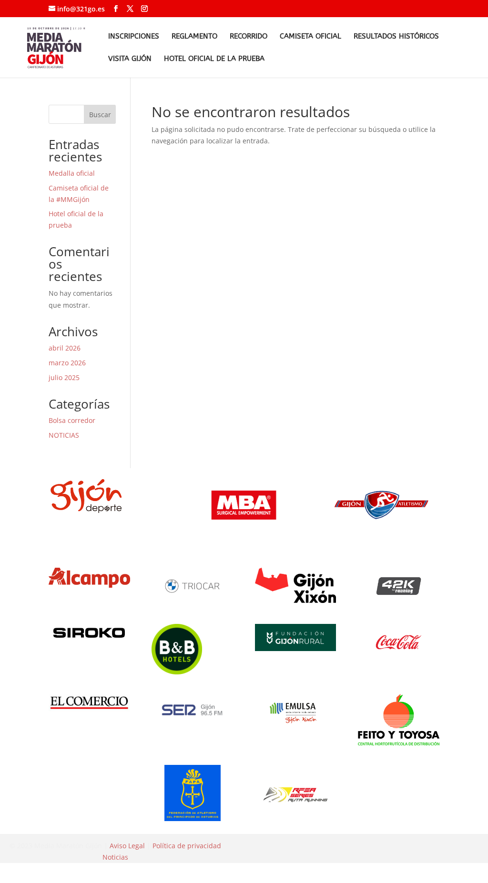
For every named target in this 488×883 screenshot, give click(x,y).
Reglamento (194, 36)
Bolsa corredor (72, 420)
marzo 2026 (67, 362)
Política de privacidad (186, 845)
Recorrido (248, 36)
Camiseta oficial (310, 36)
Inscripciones (133, 36)
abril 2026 (65, 347)
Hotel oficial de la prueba (214, 59)
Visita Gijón (130, 59)
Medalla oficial (72, 173)
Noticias (115, 857)
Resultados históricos (396, 36)
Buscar (100, 114)
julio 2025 (64, 377)
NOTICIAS (64, 435)
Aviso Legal (127, 845)
